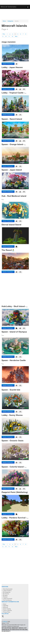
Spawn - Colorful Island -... (14, 466)
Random (5, 597)
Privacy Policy (6, 612)
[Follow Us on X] (3, 616)
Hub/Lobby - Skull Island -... (15, 306)
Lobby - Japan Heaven (12, 67)
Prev (4, 34)
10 (5, 36)
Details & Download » (8, 63)
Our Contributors (7, 600)
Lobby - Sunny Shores (12, 415)
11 (9, 36)
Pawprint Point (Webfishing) (15, 492)
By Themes (6, 594)
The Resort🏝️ (8, 250)
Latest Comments (7, 598)
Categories (10, 21)
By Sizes (5, 595)
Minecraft (5, 607)
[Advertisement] (15, 14)
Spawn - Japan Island (12, 169)
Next (16, 36)
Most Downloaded (7, 589)
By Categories (6, 592)
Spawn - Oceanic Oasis (12, 440)
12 (12, 36)
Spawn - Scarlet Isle (11, 389)
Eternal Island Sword (11, 224)
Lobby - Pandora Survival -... (15, 517)
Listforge (5, 621)
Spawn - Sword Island (12, 118)
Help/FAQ (5, 605)
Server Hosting (7, 609)
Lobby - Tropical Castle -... (14, 92)
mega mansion (9, 41)
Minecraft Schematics (8, 7)
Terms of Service (7, 610)
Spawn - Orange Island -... (14, 144)
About (4, 604)
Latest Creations (7, 590)
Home (4, 21)
